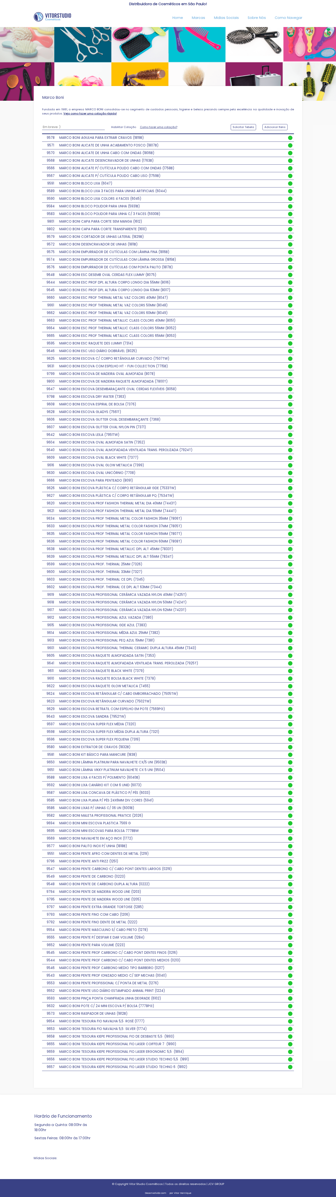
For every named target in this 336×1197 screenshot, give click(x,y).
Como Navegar (288, 17)
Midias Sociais (226, 17)
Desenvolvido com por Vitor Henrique (168, 1193)
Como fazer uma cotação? (158, 127)
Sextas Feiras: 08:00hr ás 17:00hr (62, 1138)
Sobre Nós (257, 17)
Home (177, 17)
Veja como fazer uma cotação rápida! (90, 113)
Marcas (198, 17)
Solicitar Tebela (243, 127)
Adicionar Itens (275, 127)
